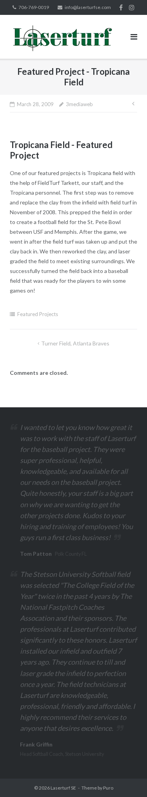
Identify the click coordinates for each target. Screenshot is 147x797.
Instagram (131, 7)
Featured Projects (37, 314)
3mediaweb (79, 104)
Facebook (121, 7)
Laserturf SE (63, 788)
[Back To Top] (127, 778)
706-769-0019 (33, 7)
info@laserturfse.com (88, 7)
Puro (108, 788)
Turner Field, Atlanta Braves (75, 343)
